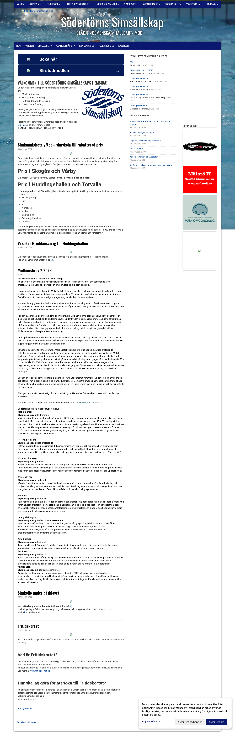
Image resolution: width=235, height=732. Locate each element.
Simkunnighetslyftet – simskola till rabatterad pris (60, 145)
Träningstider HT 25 (139, 78)
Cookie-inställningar (27, 722)
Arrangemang (150, 4)
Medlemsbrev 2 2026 (35, 270)
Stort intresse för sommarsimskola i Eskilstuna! (151, 165)
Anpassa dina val (151, 721)
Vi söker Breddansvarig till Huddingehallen (53, 243)
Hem (21, 4)
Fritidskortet (28, 626)
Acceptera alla (216, 722)
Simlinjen (22, 125)
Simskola (34, 4)
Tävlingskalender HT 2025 (141, 70)
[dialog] (185, 713)
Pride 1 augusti (136, 149)
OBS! (132, 62)
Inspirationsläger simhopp (142, 133)
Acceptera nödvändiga (190, 722)
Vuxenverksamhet (107, 4)
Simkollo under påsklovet (38, 593)
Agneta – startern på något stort (144, 157)
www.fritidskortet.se (40, 671)
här (53, 260)
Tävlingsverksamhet (78, 4)
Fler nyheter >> (25, 708)
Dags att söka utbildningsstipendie (145, 141)
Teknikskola (53, 4)
